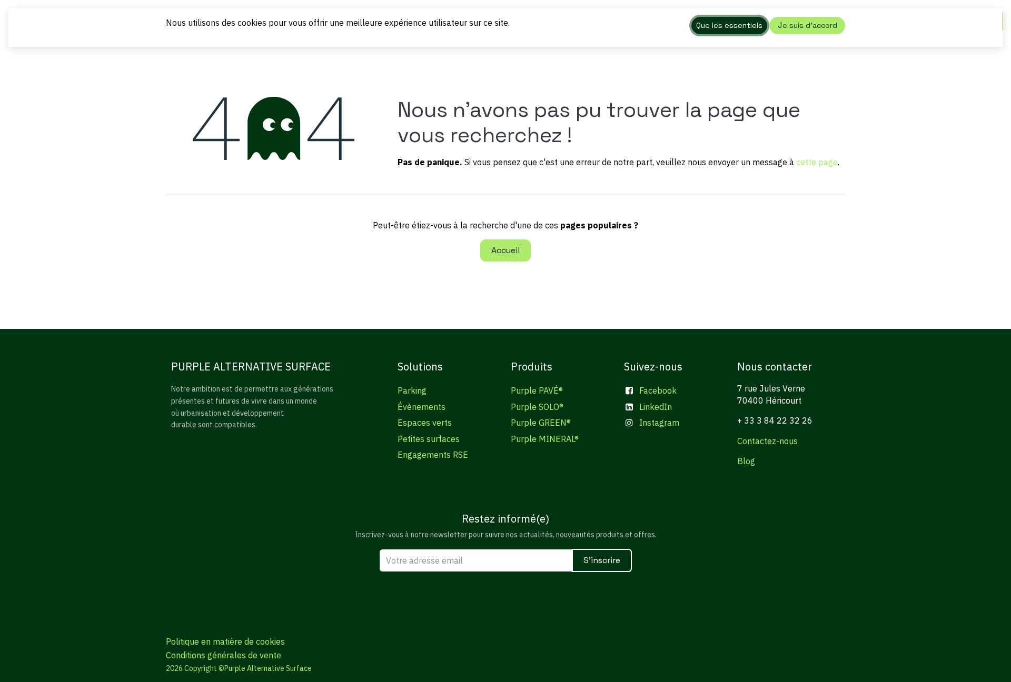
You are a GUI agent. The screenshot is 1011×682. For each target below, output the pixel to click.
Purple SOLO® (537, 407)
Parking (412, 390)
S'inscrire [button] (601, 560)
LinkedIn (655, 407)
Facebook (658, 390)
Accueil (505, 250)
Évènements (421, 407)
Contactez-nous (767, 441)
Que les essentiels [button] (729, 25)
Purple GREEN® (541, 422)
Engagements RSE (433, 454)
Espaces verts (425, 422)
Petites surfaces (429, 439)
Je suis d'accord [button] (807, 25)
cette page (817, 162)
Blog (746, 461)
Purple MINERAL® (545, 439)
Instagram (659, 422)
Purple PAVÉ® (537, 390)
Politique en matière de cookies (225, 641)
